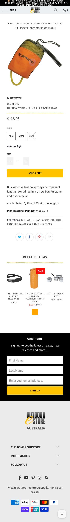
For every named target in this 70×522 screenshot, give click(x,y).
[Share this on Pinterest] (39, 237)
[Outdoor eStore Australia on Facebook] (20, 478)
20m (21, 135)
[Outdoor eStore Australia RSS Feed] (46, 478)
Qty (9, 153)
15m (11, 135)
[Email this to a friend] (49, 237)
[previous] (10, 295)
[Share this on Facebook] (29, 237)
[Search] (57, 10)
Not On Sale (42, 220)
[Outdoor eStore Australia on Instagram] (40, 478)
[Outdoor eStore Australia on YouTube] (26, 478)
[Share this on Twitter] (19, 237)
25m (31, 135)
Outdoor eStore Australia (32, 487)
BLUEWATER (14, 98)
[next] (59, 295)
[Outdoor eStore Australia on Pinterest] (33, 478)
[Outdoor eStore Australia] (35, 10)
